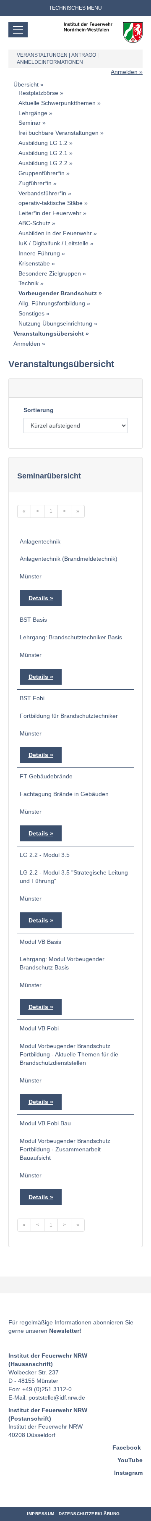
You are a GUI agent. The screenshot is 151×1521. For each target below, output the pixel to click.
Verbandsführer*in (42, 193)
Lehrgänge (32, 113)
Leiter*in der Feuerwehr (49, 213)
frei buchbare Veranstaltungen (58, 132)
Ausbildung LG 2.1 (43, 153)
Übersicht (26, 84)
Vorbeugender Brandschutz (57, 293)
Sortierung (38, 410)
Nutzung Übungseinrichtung (55, 323)
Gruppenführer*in (41, 173)
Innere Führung (39, 253)
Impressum (41, 1513)
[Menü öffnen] (18, 29)
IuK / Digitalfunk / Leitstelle (53, 243)
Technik (28, 283)
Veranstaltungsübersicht (48, 333)
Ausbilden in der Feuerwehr (55, 233)
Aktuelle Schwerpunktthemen (57, 103)
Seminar (29, 122)
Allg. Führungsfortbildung (51, 303)
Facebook (126, 1447)
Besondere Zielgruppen (49, 273)
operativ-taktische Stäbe (50, 203)
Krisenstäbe (34, 263)
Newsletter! (65, 1330)
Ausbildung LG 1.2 (43, 142)
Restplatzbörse (38, 92)
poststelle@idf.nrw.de (57, 1397)
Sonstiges (31, 313)
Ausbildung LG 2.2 (43, 163)
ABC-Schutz (34, 223)
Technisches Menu (75, 8)
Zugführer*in (35, 183)
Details (38, 598)
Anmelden (124, 71)
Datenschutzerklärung (89, 1513)
